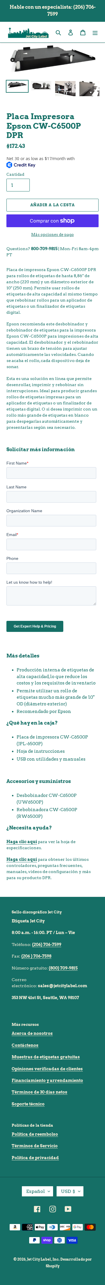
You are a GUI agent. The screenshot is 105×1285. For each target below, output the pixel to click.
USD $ (68, 1191)
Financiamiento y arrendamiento (47, 1080)
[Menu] (95, 32)
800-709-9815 (44, 248)
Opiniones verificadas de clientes (47, 1069)
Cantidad (15, 174)
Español (35, 1191)
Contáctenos (25, 1045)
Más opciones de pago (52, 234)
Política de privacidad (35, 1157)
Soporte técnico (28, 1104)
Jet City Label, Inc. (43, 1259)
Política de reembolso (35, 1134)
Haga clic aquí (21, 841)
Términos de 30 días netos (39, 1092)
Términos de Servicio (35, 1146)
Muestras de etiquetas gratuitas (46, 1057)
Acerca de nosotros (32, 1033)
